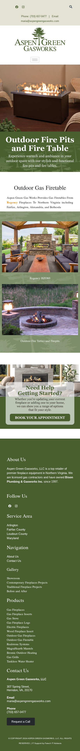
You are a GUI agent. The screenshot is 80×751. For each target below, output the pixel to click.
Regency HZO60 (40, 278)
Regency (12, 202)
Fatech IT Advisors (53, 743)
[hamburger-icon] (34, 60)
